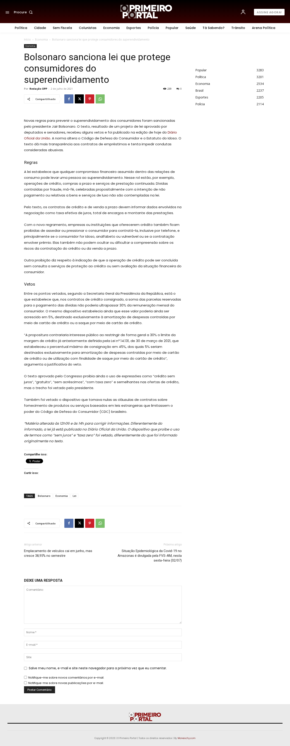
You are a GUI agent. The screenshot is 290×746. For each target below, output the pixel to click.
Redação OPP (38, 88)
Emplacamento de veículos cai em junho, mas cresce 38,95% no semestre (58, 553)
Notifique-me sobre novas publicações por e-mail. (66, 683)
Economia (41, 39)
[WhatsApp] (100, 98)
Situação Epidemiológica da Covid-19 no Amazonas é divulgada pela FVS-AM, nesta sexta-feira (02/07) (150, 555)
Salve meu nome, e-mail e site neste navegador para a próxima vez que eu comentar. (98, 668)
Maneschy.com (187, 738)
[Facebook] (68, 98)
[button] (24, 12)
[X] (79, 98)
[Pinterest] (89, 98)
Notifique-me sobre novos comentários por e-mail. (66, 677)
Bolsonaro (44, 495)
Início (27, 39)
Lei (74, 495)
